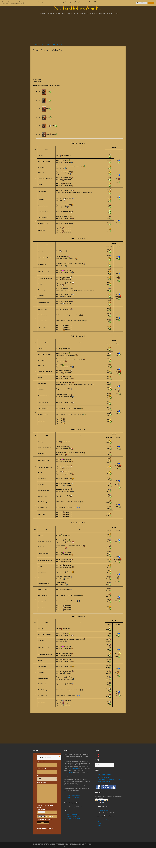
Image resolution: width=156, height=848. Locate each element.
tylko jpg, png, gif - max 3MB (44, 819)
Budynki (42, 13)
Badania (76, 13)
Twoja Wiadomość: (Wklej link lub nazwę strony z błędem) (45, 795)
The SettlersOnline (73, 768)
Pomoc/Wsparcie (68, 772)
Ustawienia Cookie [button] (141, 2)
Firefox (99, 823)
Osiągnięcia (84, 13)
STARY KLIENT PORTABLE (104, 781)
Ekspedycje (93, 13)
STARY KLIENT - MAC (103, 776)
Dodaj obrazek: (41, 809)
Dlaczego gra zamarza (73, 816)
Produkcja (50, 13)
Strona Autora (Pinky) (103, 820)
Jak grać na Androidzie (73, 814)
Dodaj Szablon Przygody (73, 797)
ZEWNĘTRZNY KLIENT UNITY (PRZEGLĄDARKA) (110, 779)
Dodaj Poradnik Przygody (73, 795)
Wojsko (64, 13)
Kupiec (117, 13)
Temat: (39, 775)
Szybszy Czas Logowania (73, 818)
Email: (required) (41, 768)
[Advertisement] (78, 28)
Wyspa (58, 13)
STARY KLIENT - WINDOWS (105, 774)
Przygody (102, 13)
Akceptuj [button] (151, 2)
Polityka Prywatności (103, 810)
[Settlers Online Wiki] (78, 7)
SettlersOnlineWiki (48, 846)
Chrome (100, 821)
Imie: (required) (41, 761)
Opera (99, 825)
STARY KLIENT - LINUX (103, 777)
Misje (70, 13)
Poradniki (110, 13)
